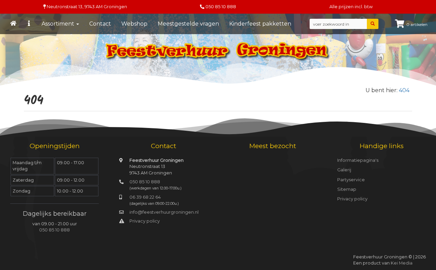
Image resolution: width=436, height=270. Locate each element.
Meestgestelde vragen (188, 23)
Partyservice (351, 179)
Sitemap (346, 189)
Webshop (134, 23)
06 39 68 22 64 (145, 197)
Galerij (344, 169)
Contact (100, 23)
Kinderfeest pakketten (260, 23)
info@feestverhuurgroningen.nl (164, 212)
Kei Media (401, 263)
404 (404, 90)
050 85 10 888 (220, 6)
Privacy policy (144, 221)
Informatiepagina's (357, 160)
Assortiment (59, 23)
